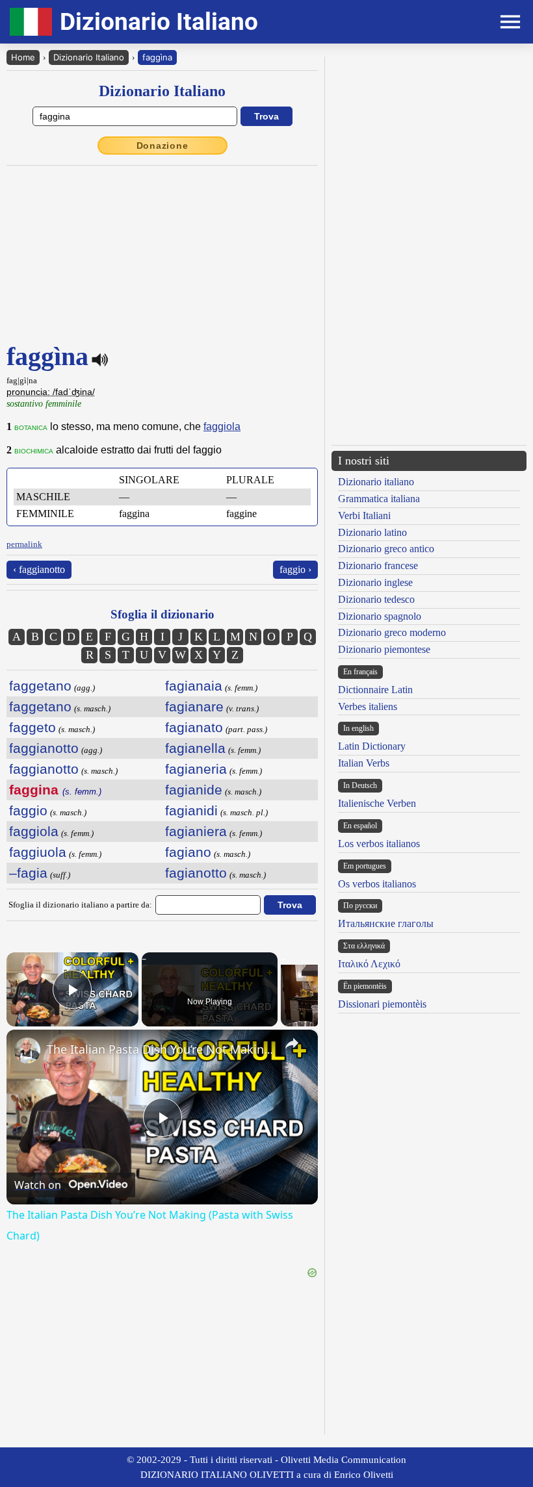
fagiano (188, 852)
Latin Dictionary (372, 746)
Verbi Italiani (364, 515)
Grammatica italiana (379, 498)
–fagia (28, 872)
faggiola (221, 426)
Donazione (162, 145)
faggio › (295, 569)
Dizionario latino (372, 532)
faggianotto (44, 748)
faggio (28, 810)
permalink (24, 544)
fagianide (193, 789)
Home (23, 57)
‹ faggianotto (39, 569)
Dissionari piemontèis (382, 1004)
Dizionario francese (378, 565)
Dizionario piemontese (384, 649)
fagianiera (196, 831)
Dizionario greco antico (386, 548)
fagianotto (196, 872)
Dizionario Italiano (88, 57)
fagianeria (196, 768)
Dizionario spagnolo (379, 616)
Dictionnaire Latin (375, 689)
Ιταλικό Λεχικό (369, 963)
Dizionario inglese (375, 582)
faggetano (40, 685)
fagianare (194, 706)
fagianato (194, 727)
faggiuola (37, 852)
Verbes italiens (367, 706)
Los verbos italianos (379, 843)
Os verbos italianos (377, 883)
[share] (292, 1043)
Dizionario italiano (376, 481)
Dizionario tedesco (376, 599)
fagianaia (193, 685)
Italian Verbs (363, 763)
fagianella (195, 748)
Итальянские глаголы (386, 923)
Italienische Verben (377, 803)
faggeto (32, 727)
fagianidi (191, 810)
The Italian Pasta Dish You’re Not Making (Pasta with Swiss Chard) (160, 1049)
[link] (27, 1050)
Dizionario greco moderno (392, 632)
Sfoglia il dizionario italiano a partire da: (80, 904)
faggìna (157, 57)
